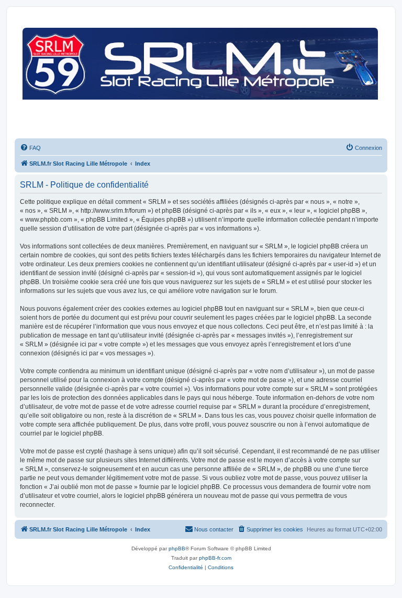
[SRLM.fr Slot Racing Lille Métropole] (201, 78)
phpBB (177, 548)
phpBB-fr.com (215, 558)
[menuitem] (30, 148)
